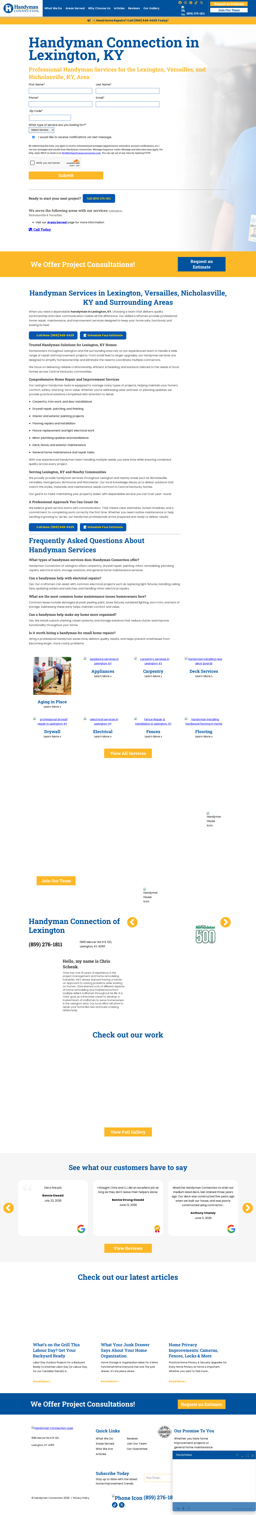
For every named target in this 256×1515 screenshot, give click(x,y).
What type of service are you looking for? (58, 125)
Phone (34, 98)
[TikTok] (115, 1505)
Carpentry (153, 671)
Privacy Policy (81, 1498)
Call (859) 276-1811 (99, 198)
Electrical (103, 731)
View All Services (128, 753)
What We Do (53, 8)
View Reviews (128, 1248)
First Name (37, 84)
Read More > (42, 1381)
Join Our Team (229, 10)
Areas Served (75, 8)
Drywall (52, 731)
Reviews (134, 8)
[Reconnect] (237, 1455)
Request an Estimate (229, 4)
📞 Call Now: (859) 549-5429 (53, 335)
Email (100, 98)
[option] (152, 925)
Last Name (104, 84)
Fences (153, 731)
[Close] (252, 1455)
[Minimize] (242, 1455)
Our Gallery (151, 8)
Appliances (102, 671)
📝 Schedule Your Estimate (103, 335)
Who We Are (104, 1449)
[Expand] (247, 1455)
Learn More (52, 707)
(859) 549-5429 (145, 20)
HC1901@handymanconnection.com (81, 152)
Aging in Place (52, 702)
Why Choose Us (99, 8)
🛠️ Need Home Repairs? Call (113, 20)
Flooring (203, 731)
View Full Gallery (128, 1132)
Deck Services (204, 671)
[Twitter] (122, 1505)
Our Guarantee (137, 1449)
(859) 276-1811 (195, 13)
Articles (119, 8)
